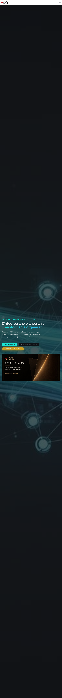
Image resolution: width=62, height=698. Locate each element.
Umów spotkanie (8, 344)
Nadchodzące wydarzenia (28, 344)
